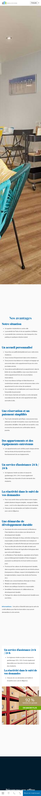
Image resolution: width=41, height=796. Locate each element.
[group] (20, 145)
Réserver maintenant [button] (32, 793)
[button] (3, 793)
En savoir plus (30, 708)
